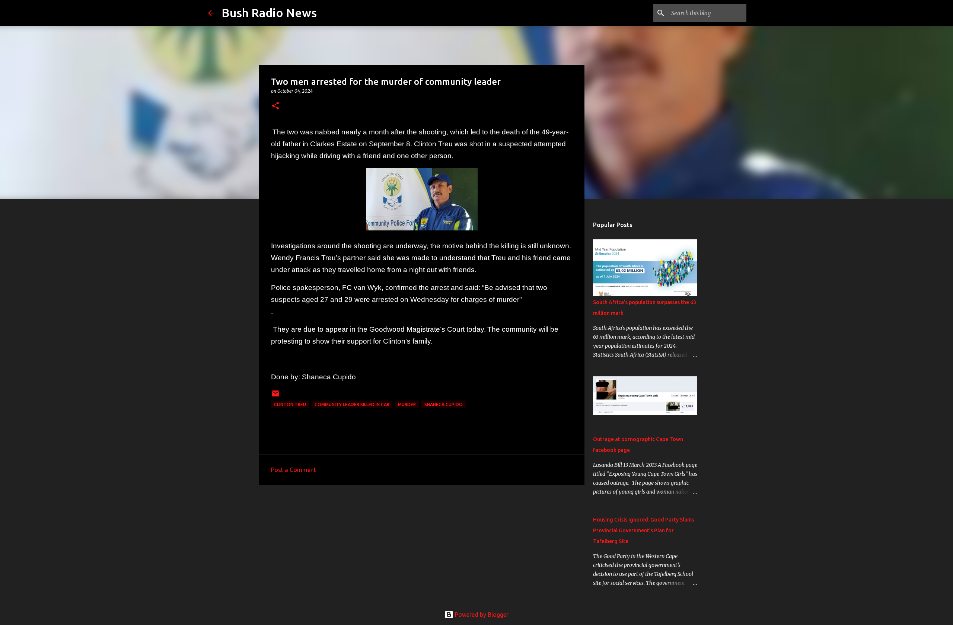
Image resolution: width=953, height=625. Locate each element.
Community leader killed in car (352, 404)
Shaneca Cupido (443, 404)
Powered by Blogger (481, 614)
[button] (275, 106)
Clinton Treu (290, 404)
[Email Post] (275, 396)
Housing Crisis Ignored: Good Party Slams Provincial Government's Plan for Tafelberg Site (643, 530)
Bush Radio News (269, 12)
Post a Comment (293, 469)
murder (407, 404)
